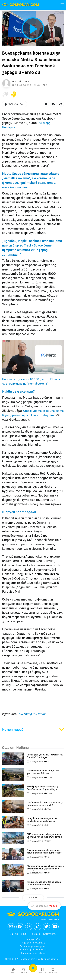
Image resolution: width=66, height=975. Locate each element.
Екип (24, 934)
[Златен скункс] (14, 94)
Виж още (33, 897)
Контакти (49, 934)
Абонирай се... (16, 104)
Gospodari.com (20, 81)
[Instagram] (28, 926)
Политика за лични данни (33, 946)
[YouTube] (55, 926)
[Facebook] (19, 926)
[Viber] (11, 926)
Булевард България (32, 714)
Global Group (53, 919)
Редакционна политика (33, 942)
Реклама (35, 934)
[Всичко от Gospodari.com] (6, 83)
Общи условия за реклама (33, 953)
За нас (14, 934)
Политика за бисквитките (33, 949)
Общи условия (33, 939)
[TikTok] (37, 926)
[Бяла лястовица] (5, 94)
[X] (46, 926)
